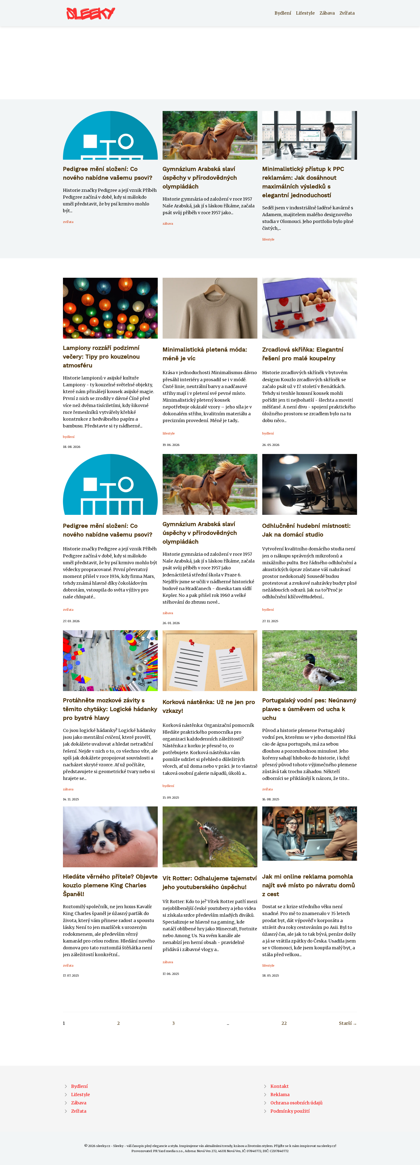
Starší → (348, 1023)
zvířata (68, 222)
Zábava (327, 13)
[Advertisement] (210, 63)
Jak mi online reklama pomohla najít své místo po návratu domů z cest (308, 885)
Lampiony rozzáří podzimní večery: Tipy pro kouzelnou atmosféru (101, 356)
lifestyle (268, 239)
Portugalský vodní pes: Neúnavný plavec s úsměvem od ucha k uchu (309, 709)
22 (284, 1023)
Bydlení (283, 13)
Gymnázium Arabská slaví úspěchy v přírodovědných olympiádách (200, 178)
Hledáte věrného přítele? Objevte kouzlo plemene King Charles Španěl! (110, 885)
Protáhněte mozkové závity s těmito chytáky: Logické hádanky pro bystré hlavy (110, 709)
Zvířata (347, 13)
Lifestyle (305, 13)
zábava (168, 223)
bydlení (68, 437)
